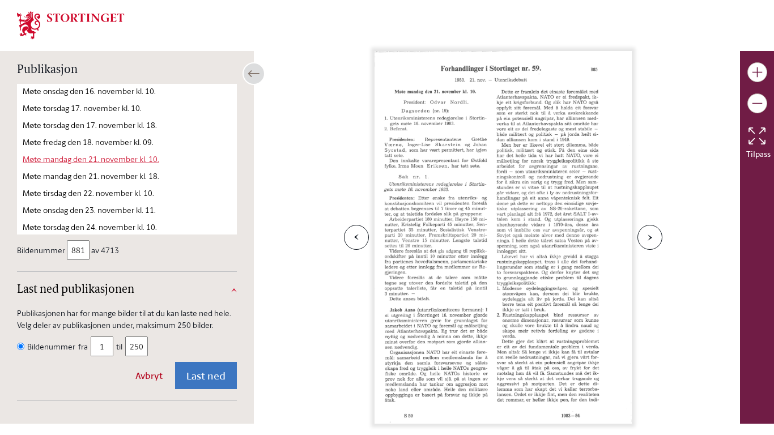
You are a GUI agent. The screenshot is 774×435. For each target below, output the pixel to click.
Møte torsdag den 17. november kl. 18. (90, 125)
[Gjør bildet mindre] (757, 103)
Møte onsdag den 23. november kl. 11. (89, 209)
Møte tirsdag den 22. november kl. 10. (88, 192)
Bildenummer (41, 250)
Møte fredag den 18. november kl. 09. (88, 142)
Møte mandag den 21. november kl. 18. (91, 175)
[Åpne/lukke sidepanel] (254, 73)
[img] (71, 24)
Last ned (206, 375)
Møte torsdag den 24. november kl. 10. (90, 226)
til (119, 346)
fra (83, 346)
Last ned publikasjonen (75, 290)
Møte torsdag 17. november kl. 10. (82, 108)
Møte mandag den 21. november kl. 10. (91, 158)
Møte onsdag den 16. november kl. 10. (89, 91)
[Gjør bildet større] (757, 72)
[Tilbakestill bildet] (757, 136)
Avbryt (149, 375)
